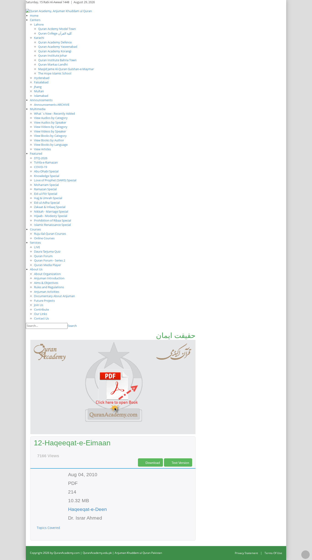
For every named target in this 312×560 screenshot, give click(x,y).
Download (152, 463)
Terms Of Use (273, 553)
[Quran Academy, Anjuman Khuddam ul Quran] (59, 11)
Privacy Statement (246, 553)
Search (72, 326)
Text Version (180, 463)
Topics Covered (49, 528)
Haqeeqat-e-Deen (87, 509)
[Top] (305, 554)
